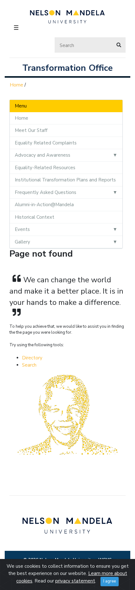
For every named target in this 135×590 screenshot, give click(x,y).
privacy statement (75, 581)
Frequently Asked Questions (45, 192)
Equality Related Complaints (46, 143)
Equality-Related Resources (45, 167)
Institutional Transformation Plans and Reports (65, 180)
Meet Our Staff (31, 130)
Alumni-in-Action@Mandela (44, 204)
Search (29, 365)
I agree (109, 581)
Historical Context (34, 217)
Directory (32, 358)
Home (16, 85)
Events (22, 229)
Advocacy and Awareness (42, 155)
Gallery (22, 242)
